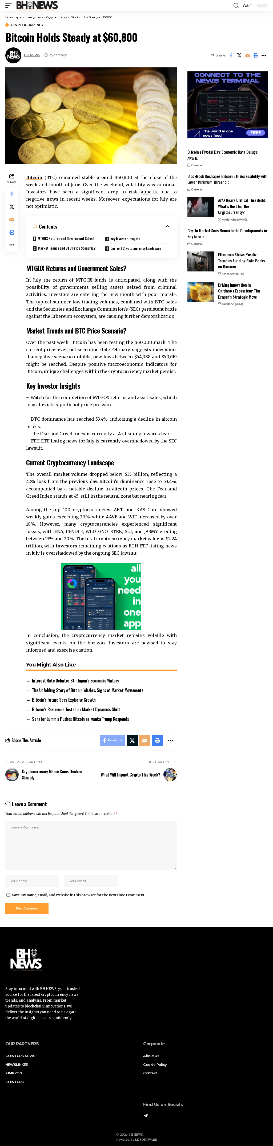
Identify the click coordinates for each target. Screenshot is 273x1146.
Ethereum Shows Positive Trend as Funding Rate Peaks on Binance (241, 260)
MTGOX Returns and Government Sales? (66, 238)
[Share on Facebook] (231, 55)
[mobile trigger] (9, 5)
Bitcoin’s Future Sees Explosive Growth (63, 700)
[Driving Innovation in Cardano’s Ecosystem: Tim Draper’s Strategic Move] (200, 292)
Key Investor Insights (125, 238)
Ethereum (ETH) (233, 274)
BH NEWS (32, 55)
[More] (264, 55)
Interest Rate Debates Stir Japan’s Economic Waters (75, 680)
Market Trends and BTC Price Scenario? (66, 248)
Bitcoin (34, 177)
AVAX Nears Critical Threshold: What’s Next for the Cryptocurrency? (242, 206)
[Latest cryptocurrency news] (36, 5)
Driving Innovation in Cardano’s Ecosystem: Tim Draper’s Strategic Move (239, 291)
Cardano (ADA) (232, 304)
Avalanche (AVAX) (234, 219)
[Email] (247, 55)
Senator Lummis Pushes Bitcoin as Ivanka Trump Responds (80, 719)
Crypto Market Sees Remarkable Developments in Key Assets (227, 233)
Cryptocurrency (27, 25)
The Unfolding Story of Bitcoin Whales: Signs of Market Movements (87, 690)
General (196, 165)
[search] (236, 5)
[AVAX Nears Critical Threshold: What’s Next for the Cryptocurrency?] (200, 207)
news (52, 199)
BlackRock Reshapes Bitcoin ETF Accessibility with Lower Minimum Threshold (227, 179)
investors (66, 545)
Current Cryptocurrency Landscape (135, 248)
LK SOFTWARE (146, 1139)
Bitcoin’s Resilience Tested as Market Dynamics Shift (76, 709)
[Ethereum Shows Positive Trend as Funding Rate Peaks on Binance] (200, 261)
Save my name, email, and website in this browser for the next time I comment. (78, 895)
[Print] (255, 55)
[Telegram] (145, 1116)
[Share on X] (239, 55)
